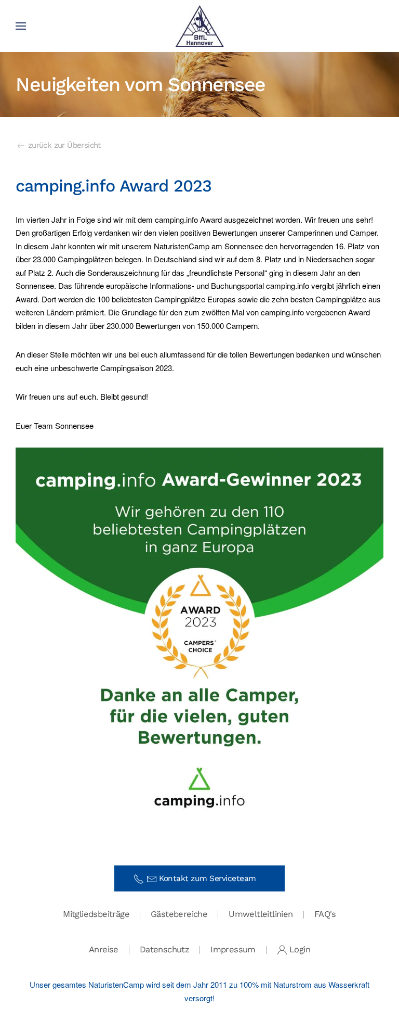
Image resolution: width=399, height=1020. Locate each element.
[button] (21, 26)
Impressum (233, 949)
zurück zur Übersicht (64, 145)
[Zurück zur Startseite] (200, 26)
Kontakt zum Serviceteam (211, 878)
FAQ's (325, 914)
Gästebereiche (179, 914)
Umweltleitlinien (260, 914)
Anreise (103, 949)
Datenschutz (164, 949)
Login (299, 949)
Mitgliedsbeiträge (96, 914)
